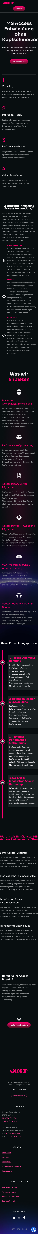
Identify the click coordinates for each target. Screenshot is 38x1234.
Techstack (6, 1162)
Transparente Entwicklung (15, 925)
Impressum (7, 1171)
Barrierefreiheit (8, 1201)
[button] (34, 3)
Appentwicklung (9, 1192)
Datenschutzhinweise (11, 1166)
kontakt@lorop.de (10, 1121)
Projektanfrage (18, 1095)
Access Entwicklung (11, 1196)
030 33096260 (19, 1090)
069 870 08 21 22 (12, 1133)
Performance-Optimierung (17, 445)
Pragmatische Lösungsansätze (18, 876)
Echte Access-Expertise (14, 852)
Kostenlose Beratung (19, 1025)
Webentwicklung (9, 1187)
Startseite (6, 1153)
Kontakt (19, 9)
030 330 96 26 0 (9, 1118)
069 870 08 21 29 (13, 1136)
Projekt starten (19, 61)
